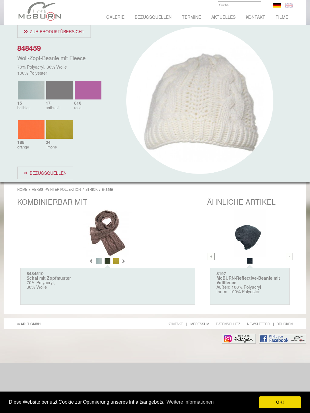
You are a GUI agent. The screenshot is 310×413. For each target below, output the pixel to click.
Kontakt (255, 17)
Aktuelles (223, 17)
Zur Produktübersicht (57, 31)
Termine (191, 17)
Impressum (199, 323)
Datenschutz (228, 323)
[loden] (107, 261)
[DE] (277, 5)
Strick (91, 189)
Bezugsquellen (153, 17)
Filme (281, 17)
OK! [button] (280, 402)
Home (22, 189)
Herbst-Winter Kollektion (56, 189)
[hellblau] (99, 261)
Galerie (115, 17)
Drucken (284, 323)
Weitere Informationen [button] (190, 402)
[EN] (289, 5)
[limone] (116, 261)
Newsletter (258, 323)
